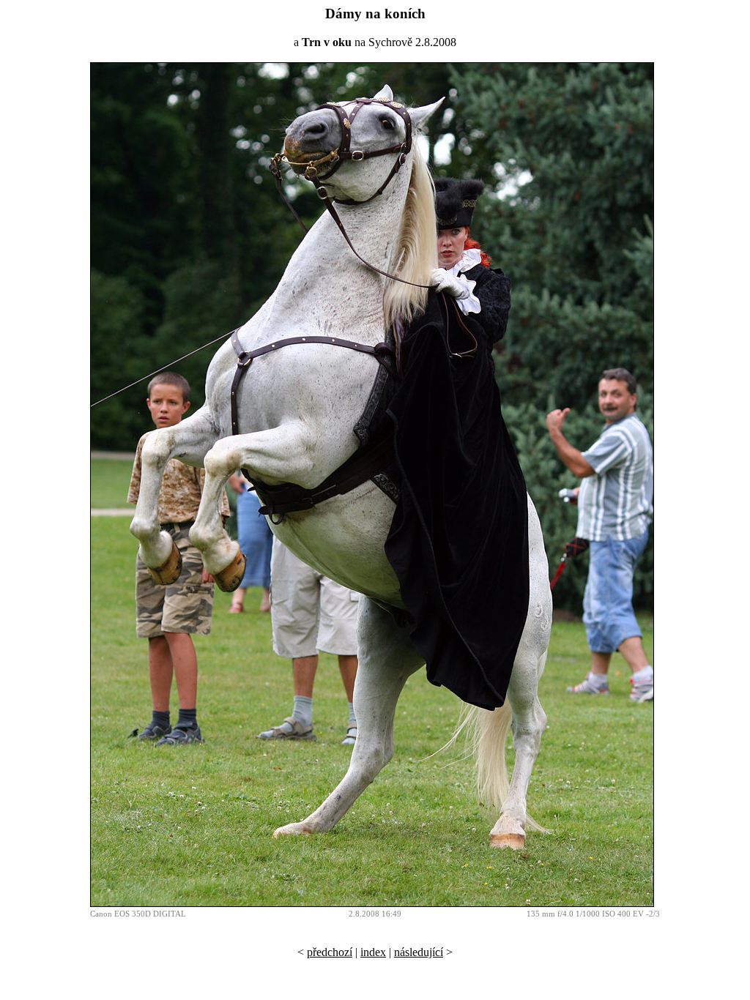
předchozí (329, 952)
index (373, 952)
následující (418, 952)
